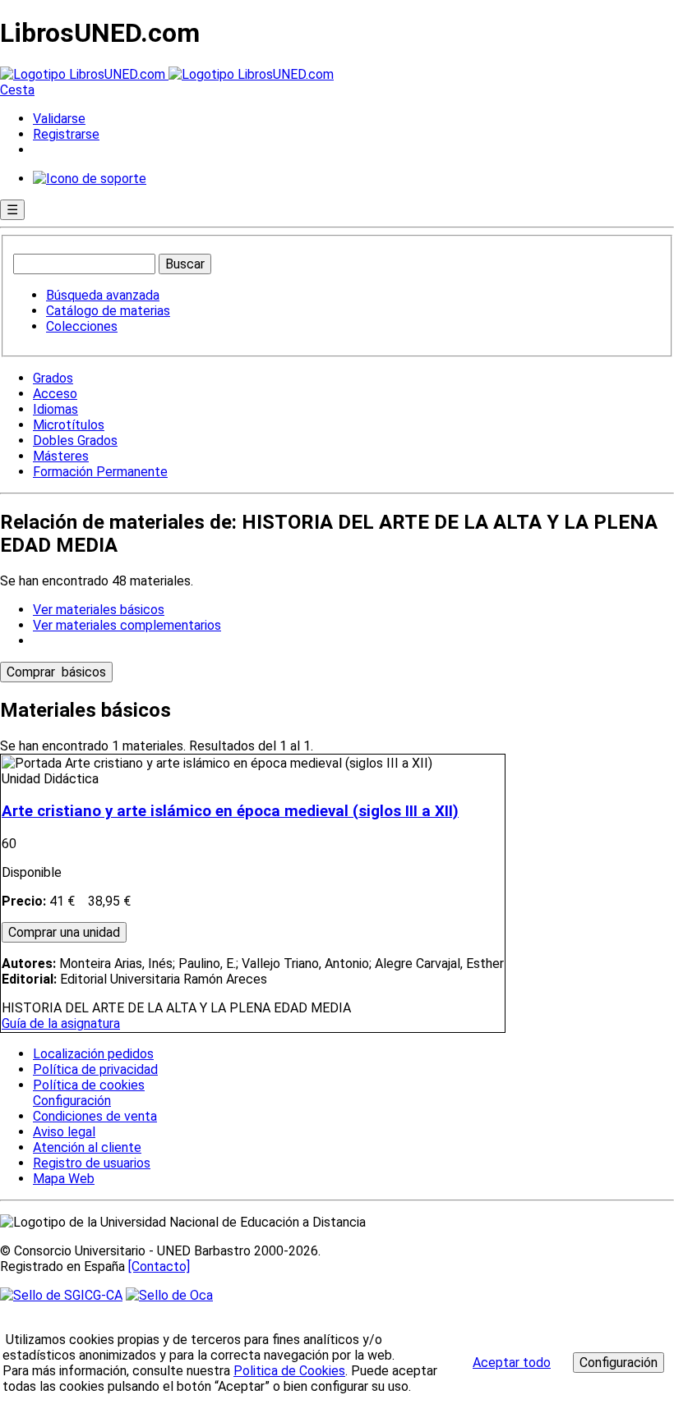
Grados (53, 378)
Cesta (17, 90)
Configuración (70, 1101)
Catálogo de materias (108, 311)
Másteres (61, 456)
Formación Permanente (100, 471)
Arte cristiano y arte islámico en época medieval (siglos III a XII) (230, 811)
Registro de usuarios (91, 1163)
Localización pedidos (93, 1054)
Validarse (59, 118)
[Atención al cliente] (89, 178)
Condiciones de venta (95, 1116)
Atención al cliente (87, 1147)
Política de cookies (89, 1085)
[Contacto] (159, 1266)
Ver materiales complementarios (127, 625)
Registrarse (66, 134)
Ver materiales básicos (98, 609)
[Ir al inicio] (167, 74)
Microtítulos (68, 425)
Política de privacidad (95, 1069)
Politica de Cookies (289, 1371)
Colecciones (82, 326)
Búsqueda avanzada (102, 295)
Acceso (55, 393)
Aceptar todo (512, 1362)
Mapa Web (64, 1178)
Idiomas (55, 409)
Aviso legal (64, 1132)
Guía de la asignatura (61, 1023)
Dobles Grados (75, 440)
